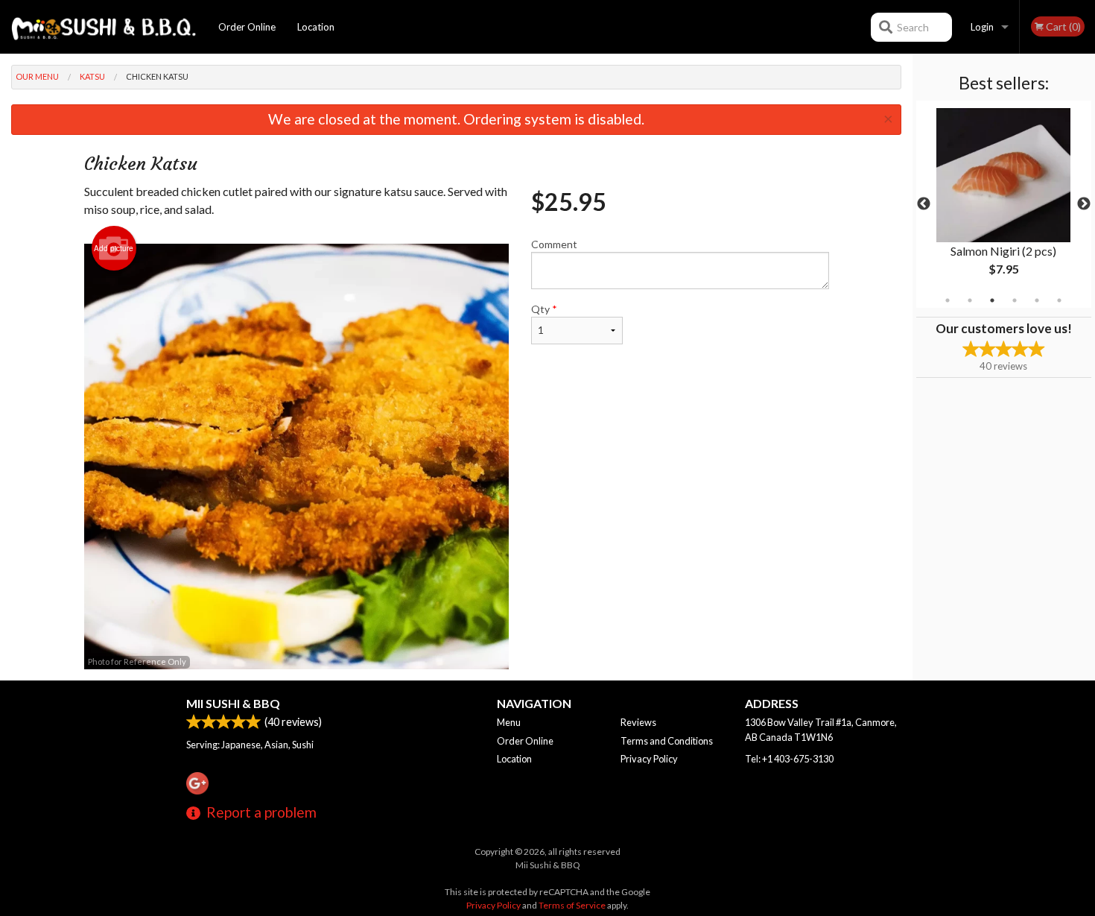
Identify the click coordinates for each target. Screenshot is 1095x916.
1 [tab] (947, 300)
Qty (544, 309)
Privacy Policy (649, 759)
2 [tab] (969, 300)
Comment (554, 244)
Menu (509, 722)
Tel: (789, 759)
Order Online (247, 27)
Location (315, 27)
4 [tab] (1014, 300)
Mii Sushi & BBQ (233, 703)
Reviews (638, 722)
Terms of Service (572, 905)
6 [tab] (1059, 300)
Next (1083, 204)
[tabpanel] (1004, 204)
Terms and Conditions (666, 741)
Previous (923, 204)
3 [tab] (992, 300)
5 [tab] (1036, 300)
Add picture (113, 248)
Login (982, 27)
